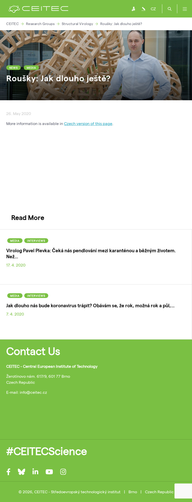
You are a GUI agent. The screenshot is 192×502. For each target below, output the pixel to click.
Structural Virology (77, 24)
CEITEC (12, 24)
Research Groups (40, 24)
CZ (153, 8)
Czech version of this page (88, 123)
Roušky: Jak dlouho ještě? (121, 24)
